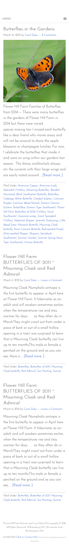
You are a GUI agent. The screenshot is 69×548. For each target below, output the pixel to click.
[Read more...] (53, 175)
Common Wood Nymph (26, 203)
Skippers (34, 233)
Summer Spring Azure (50, 238)
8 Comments (49, 35)
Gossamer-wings (27, 216)
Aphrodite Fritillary (14, 190)
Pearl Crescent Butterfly (27, 229)
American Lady (48, 185)
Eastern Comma (50, 203)
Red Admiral (28, 371)
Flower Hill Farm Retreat (34, 10)
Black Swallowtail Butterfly (31, 194)
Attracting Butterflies (37, 190)
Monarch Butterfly (28, 225)
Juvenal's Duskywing (47, 220)
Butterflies (53, 194)
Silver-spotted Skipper (15, 233)
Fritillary (41, 212)
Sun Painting (44, 371)
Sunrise (57, 371)
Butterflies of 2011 (40, 366)
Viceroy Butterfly (33, 242)
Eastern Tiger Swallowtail (41, 207)
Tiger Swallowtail (13, 242)
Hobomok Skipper (24, 220)
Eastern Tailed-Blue (14, 207)
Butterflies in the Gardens (29, 29)
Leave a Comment (51, 280)
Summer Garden (27, 238)
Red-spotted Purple (52, 229)
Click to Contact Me (26, 537)
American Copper (28, 185)
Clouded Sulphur (42, 198)
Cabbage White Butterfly (17, 198)
